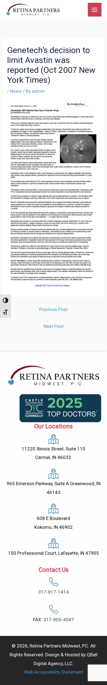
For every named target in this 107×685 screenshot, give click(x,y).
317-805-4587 (58, 619)
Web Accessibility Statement (53, 672)
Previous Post (53, 309)
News (16, 91)
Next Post (54, 326)
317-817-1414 (53, 592)
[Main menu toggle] (95, 10)
